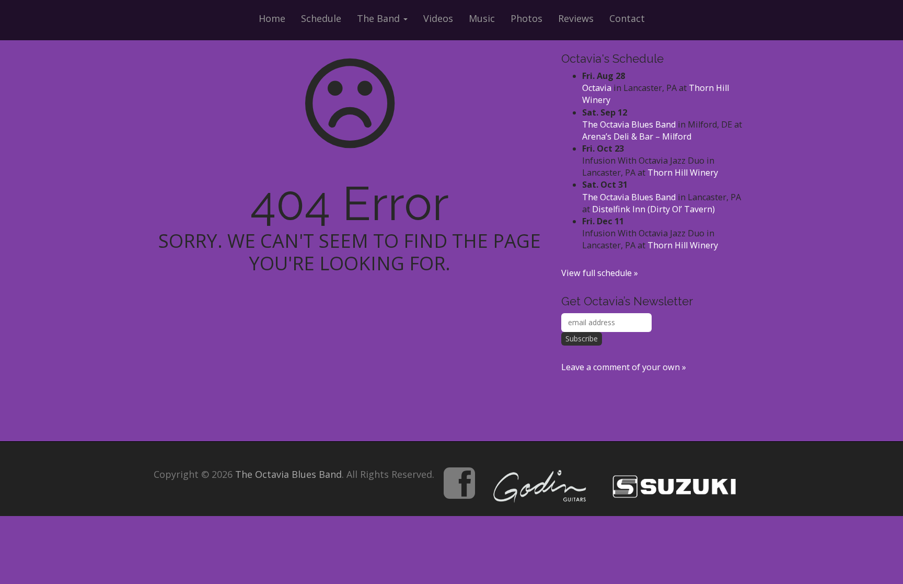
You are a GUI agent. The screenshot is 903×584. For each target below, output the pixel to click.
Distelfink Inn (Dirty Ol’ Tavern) (653, 209)
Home (272, 18)
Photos (526, 18)
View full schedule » (599, 273)
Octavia (596, 88)
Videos (438, 18)
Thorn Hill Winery (682, 172)
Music (482, 18)
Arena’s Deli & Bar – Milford (636, 136)
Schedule (321, 18)
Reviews (576, 18)
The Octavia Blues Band (629, 124)
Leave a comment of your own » (623, 367)
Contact (627, 18)
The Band (379, 18)
